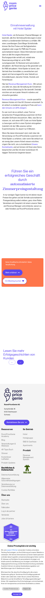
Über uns (5, 504)
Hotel (25, 434)
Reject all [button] (26, 589)
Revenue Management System (28, 457)
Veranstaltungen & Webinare (8, 445)
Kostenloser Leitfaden (6, 458)
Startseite (5, 500)
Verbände (5, 515)
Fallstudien (5, 507)
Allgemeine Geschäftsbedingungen (9, 479)
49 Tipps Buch (7, 449)
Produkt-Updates (8, 463)
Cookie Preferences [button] (10, 589)
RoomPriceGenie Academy (8, 435)
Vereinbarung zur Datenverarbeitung (8, 485)
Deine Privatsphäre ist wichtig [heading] (22, 546)
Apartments (27, 445)
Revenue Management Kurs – (14, 99)
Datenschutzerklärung (9, 475)
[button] (40, 6)
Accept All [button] (17, 594)
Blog (3, 440)
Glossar (4, 453)
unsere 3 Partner (12, 550)
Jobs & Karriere (7, 518)
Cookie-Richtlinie (8, 490)
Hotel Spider (7, 35)
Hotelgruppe (28, 438)
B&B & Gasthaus (29, 442)
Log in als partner (8, 511)
